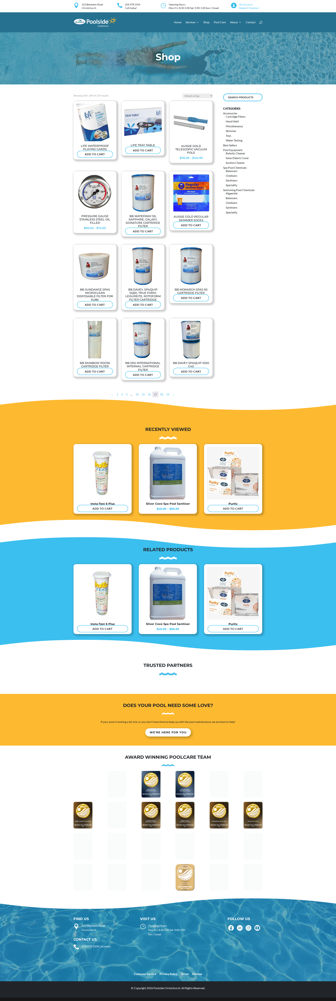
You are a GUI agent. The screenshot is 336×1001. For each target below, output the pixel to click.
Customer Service (145, 973)
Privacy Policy (168, 973)
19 (167, 394)
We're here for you (168, 732)
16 (149, 394)
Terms (185, 973)
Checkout (253, 7)
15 (143, 394)
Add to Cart (95, 154)
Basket (242, 7)
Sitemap (197, 973)
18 (161, 394)
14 (137, 394)
